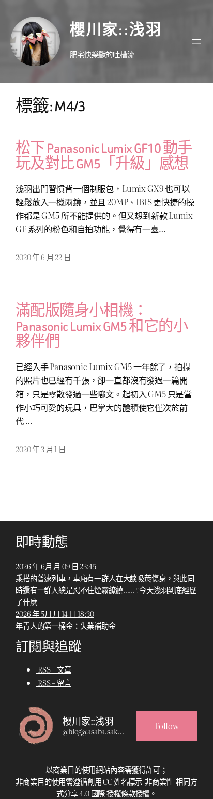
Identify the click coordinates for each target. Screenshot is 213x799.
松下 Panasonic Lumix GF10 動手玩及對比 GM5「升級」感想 (104, 156)
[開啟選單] (196, 41)
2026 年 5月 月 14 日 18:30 (55, 613)
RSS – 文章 (53, 669)
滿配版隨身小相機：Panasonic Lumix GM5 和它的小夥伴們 (102, 326)
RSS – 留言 (53, 682)
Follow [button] (167, 726)
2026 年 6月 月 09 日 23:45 (56, 566)
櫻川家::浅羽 (116, 30)
